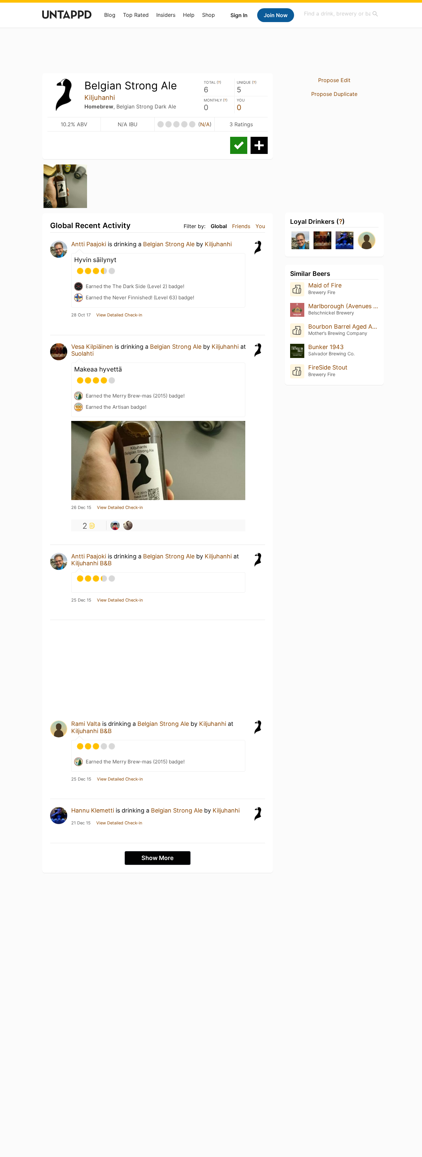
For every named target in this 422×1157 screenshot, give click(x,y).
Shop (208, 15)
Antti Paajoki (88, 244)
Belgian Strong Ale (169, 244)
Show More (157, 857)
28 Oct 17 (81, 315)
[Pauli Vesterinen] (115, 525)
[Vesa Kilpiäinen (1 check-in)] (322, 241)
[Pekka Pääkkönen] (128, 525)
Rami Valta (86, 723)
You (260, 226)
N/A (205, 124)
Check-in (238, 145)
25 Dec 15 (81, 600)
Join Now (275, 15)
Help (189, 15)
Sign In (239, 15)
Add (259, 145)
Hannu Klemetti (92, 810)
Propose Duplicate (334, 94)
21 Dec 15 (81, 823)
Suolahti (82, 353)
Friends (241, 226)
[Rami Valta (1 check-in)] (366, 241)
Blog (109, 15)
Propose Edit (334, 80)
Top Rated (136, 15)
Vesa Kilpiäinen (92, 346)
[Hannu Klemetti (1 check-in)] (344, 241)
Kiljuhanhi (99, 98)
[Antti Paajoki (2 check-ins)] (300, 241)
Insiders (165, 15)
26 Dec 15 (81, 507)
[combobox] (341, 13)
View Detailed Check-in (119, 315)
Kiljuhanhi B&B (91, 563)
